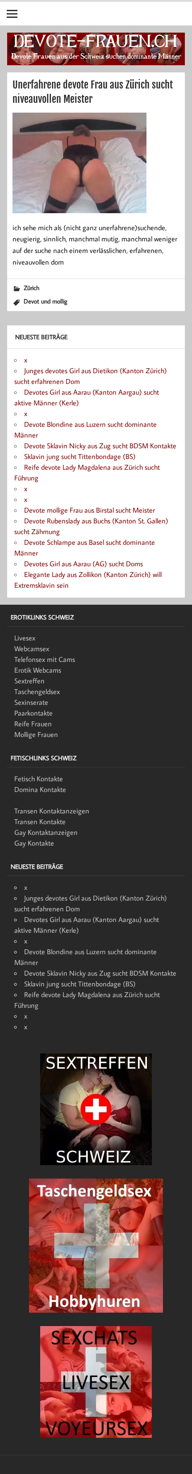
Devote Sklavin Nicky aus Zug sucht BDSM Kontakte (100, 445)
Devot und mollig (45, 301)
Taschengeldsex (37, 691)
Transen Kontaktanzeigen (51, 810)
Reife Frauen (33, 723)
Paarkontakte (33, 712)
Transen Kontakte (40, 821)
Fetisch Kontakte (38, 778)
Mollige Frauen (36, 734)
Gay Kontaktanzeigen (46, 832)
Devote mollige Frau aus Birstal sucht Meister (89, 509)
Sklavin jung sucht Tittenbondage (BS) (80, 456)
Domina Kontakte (40, 789)
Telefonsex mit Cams (44, 659)
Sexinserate (31, 702)
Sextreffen (29, 680)
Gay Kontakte (34, 842)
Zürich (31, 287)
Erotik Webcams (37, 669)
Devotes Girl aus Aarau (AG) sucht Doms (83, 563)
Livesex (24, 637)
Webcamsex (31, 648)
